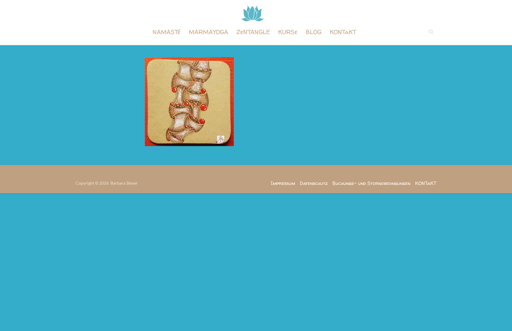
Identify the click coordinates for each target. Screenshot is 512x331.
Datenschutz (314, 183)
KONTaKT (343, 32)
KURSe (287, 32)
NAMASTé (166, 32)
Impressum (283, 183)
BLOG (313, 32)
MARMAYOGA (208, 32)
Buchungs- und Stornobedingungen (371, 183)
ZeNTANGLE (253, 32)
